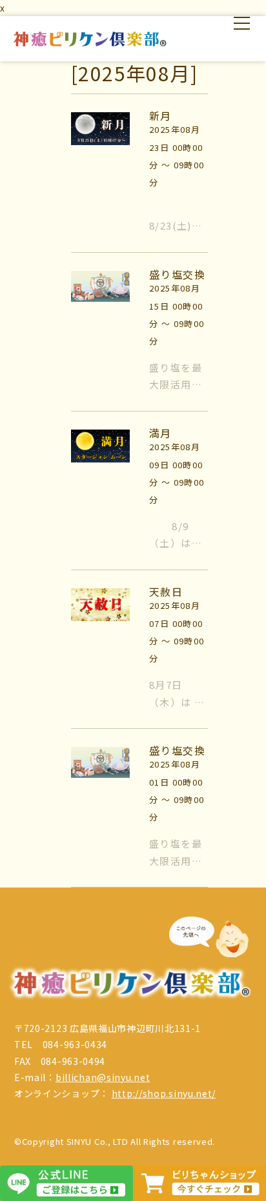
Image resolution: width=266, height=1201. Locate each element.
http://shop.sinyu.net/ (164, 1093)
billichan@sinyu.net (103, 1077)
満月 (160, 433)
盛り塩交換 (177, 274)
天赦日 (166, 591)
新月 (160, 115)
